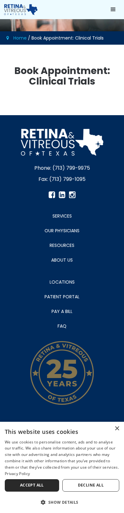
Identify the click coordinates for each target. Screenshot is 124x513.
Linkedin (62, 195)
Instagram (72, 195)
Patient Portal (62, 297)
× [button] (116, 428)
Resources (62, 245)
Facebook (52, 195)
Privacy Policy (17, 473)
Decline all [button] (91, 485)
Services (62, 216)
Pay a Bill (62, 311)
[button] (114, 9)
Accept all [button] (32, 485)
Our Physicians (62, 230)
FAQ (62, 326)
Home (20, 38)
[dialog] (62, 467)
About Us (62, 260)
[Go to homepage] (19, 9)
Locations (62, 282)
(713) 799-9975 (71, 168)
